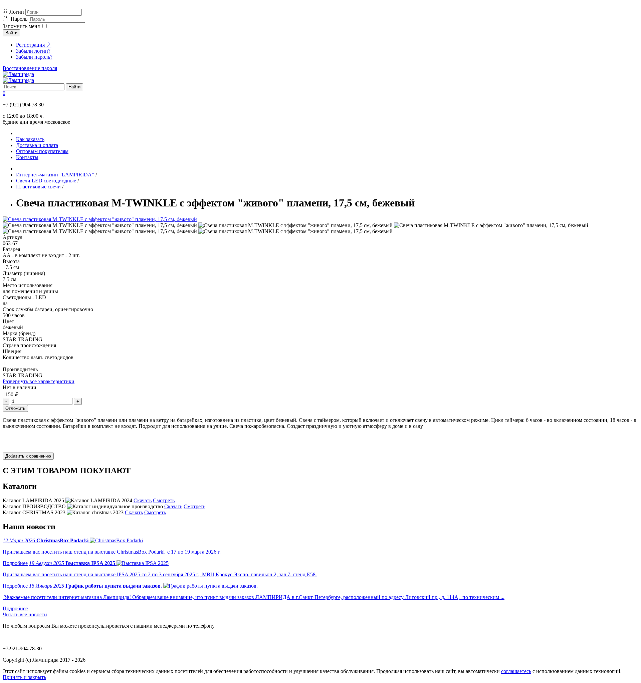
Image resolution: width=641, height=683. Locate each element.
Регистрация (31, 45)
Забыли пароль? (34, 57)
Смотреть (164, 500)
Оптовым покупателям (42, 151)
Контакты (27, 157)
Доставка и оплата (37, 145)
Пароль (20, 19)
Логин (16, 12)
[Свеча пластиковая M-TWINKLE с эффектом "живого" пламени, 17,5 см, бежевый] (100, 219)
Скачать (143, 500)
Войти (11, 32)
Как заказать (30, 139)
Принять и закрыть (24, 677)
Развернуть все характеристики (38, 381)
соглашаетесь (516, 671)
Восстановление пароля (30, 68)
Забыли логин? (33, 51)
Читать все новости (25, 614)
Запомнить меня (21, 26)
